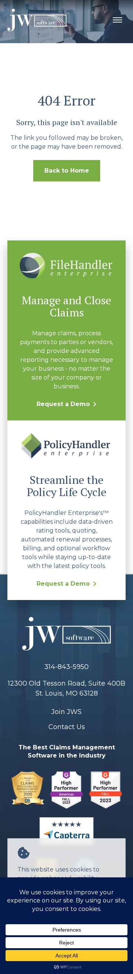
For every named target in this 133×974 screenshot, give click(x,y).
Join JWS (66, 712)
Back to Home (66, 170)
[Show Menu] (117, 20)
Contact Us (66, 727)
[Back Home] (36, 20)
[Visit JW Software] (27, 791)
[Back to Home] (66, 635)
